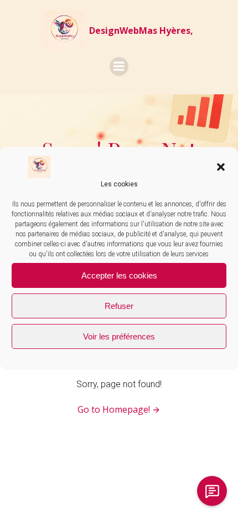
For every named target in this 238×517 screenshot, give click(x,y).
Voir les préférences (119, 336)
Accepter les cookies (119, 275)
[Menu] (119, 66)
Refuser (119, 306)
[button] (220, 167)
